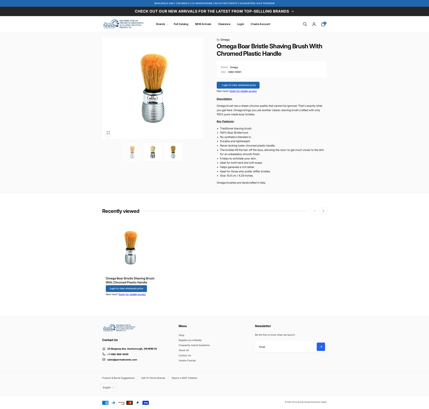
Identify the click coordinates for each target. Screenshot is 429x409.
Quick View (130, 266)
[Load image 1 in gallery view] (132, 152)
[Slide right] (323, 210)
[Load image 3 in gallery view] (173, 152)
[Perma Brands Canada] (119, 330)
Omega (223, 39)
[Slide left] (314, 210)
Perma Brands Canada (301, 402)
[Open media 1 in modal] (152, 88)
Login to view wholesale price (239, 85)
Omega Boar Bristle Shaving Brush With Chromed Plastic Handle (130, 280)
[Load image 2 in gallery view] (153, 152)
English (107, 387)
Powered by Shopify (319, 402)
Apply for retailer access (243, 91)
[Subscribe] (321, 347)
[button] (162, 24)
